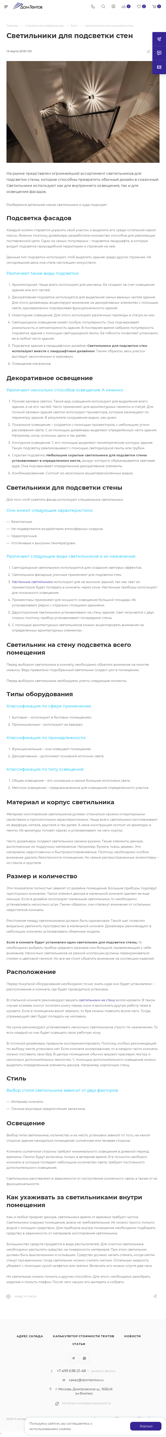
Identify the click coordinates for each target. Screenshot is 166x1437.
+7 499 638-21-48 (71, 1371)
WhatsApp (84, 1358)
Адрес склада (30, 1336)
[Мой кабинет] (113, 7)
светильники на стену (97, 1000)
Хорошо (146, 1426)
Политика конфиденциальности (86, 1403)
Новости (132, 1336)
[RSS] (148, 51)
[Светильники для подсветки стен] (83, 112)
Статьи (78, 1344)
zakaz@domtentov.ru (86, 1380)
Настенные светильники (32, 582)
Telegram (73, 1358)
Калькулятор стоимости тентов (83, 1336)
